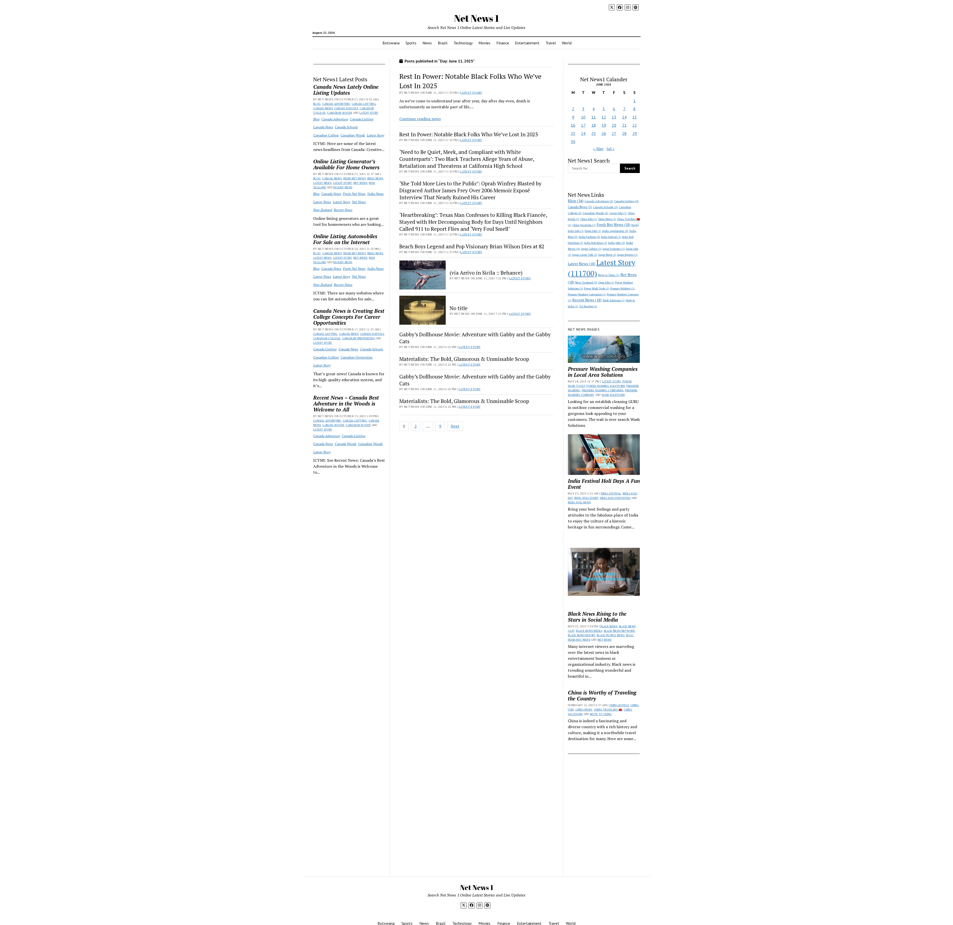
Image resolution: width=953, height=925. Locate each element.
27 (614, 133)
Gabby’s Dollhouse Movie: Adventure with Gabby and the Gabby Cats (475, 338)
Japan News (607, 255)
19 (604, 125)
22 (634, 125)
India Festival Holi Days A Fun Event (604, 484)
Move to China (608, 275)
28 (624, 133)
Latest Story (368, 113)
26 (604, 133)
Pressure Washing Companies (587, 294)
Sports (411, 42)
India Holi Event (586, 498)
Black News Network (619, 631)
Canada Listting (364, 104)
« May (598, 148)
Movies (484, 42)
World (567, 42)
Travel (550, 42)
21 (624, 125)
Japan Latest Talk (584, 255)
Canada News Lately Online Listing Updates (345, 90)
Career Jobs (618, 213)
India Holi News (595, 243)
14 (624, 117)
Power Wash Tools (596, 288)
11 (593, 117)
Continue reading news (420, 118)
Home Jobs (593, 231)
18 (593, 125)
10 (583, 117)
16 (573, 125)
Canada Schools (346, 108)
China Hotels (619, 705)
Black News (608, 626)
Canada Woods (333, 425)
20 (614, 125)
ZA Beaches (588, 306)
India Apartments (615, 231)
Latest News (322, 183)
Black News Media (589, 631)
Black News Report (581, 635)
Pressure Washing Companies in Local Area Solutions (603, 372)
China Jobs (588, 219)
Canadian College (326, 135)
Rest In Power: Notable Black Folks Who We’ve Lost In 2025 (468, 134)
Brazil (442, 42)
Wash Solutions (614, 300)
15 (634, 117)
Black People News (610, 635)
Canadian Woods (339, 113)
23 (573, 133)
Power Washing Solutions (605, 386)
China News (607, 219)
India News (375, 178)
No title (459, 308)
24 (583, 133)
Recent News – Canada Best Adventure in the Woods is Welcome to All (346, 403)
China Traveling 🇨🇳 (608, 709)
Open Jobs (606, 282)
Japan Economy (614, 249)
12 (604, 117)
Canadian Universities (358, 338)
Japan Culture (591, 249)
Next (455, 426)
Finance (502, 42)
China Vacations (584, 225)
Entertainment (527, 42)
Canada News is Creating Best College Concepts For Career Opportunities (348, 317)
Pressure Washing (622, 288)
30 (573, 141)
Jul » (610, 148)
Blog (316, 104)
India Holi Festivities (615, 498)
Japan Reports (627, 255)
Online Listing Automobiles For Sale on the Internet (345, 239)
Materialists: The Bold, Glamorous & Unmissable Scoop (464, 358)
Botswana (391, 42)
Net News (360, 183)
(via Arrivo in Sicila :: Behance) (486, 272)
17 (583, 125)
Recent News (342, 187)
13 (614, 117)
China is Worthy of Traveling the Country (602, 695)
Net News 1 (476, 18)
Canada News (323, 108)
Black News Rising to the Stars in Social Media (597, 617)
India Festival (611, 237)
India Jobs (616, 243)
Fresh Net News (354, 178)
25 (593, 133)
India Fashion (589, 237)
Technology (463, 42)
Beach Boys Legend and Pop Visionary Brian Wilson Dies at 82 (471, 246)
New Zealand (322, 209)
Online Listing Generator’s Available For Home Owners (346, 164)
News (427, 42)
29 (634, 133)
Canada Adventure (336, 104)
